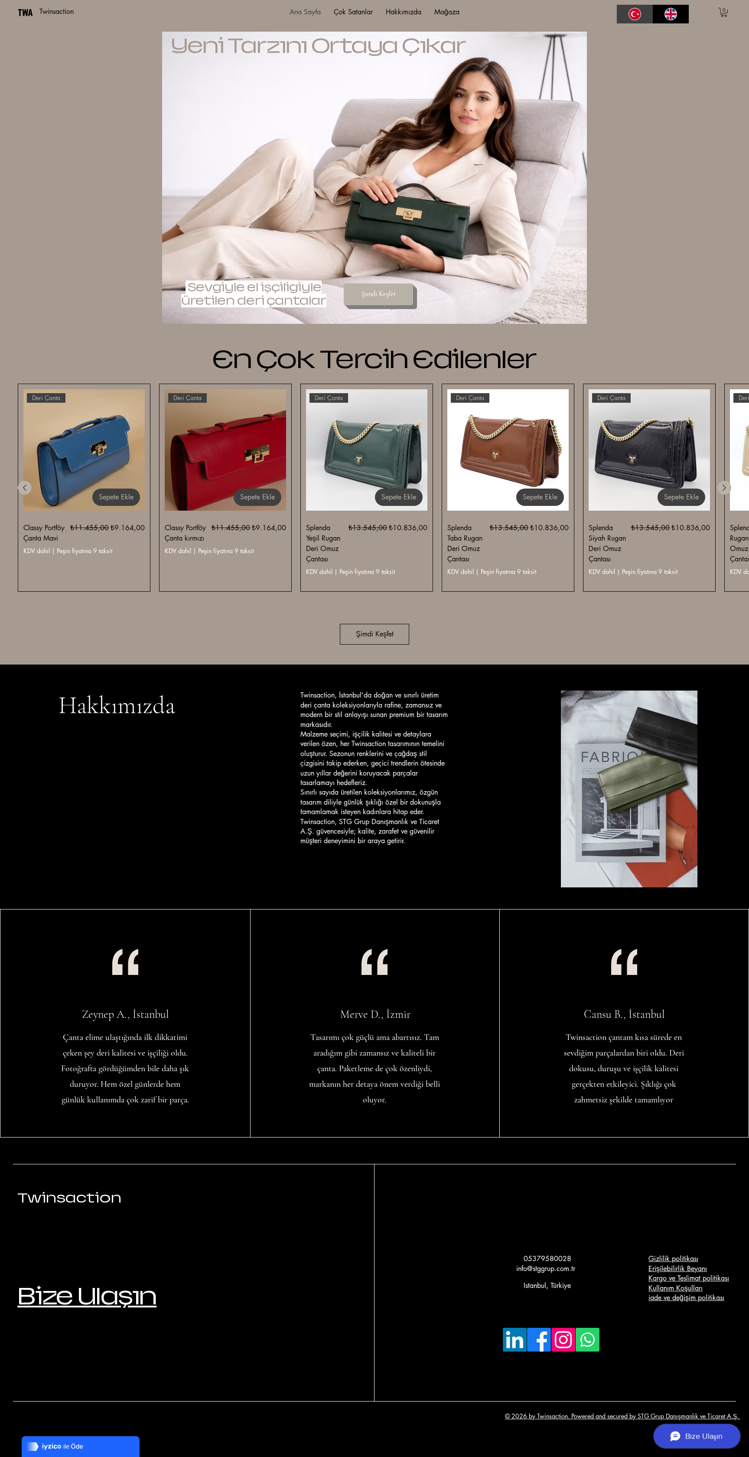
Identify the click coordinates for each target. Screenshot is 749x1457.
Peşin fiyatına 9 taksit (84, 551)
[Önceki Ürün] (25, 488)
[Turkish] (635, 14)
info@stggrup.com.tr (545, 1268)
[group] (374, 487)
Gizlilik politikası (673, 1258)
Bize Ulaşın (86, 1296)
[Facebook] (539, 1340)
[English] (671, 14)
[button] (724, 12)
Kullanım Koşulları (675, 1288)
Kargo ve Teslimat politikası (688, 1278)
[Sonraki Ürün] (724, 488)
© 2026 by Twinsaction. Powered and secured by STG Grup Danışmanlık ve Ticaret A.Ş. (622, 1416)
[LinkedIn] (515, 1340)
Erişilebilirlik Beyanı (677, 1268)
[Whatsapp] (587, 1340)
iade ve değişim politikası (686, 1297)
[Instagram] (563, 1340)
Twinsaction (69, 1198)
